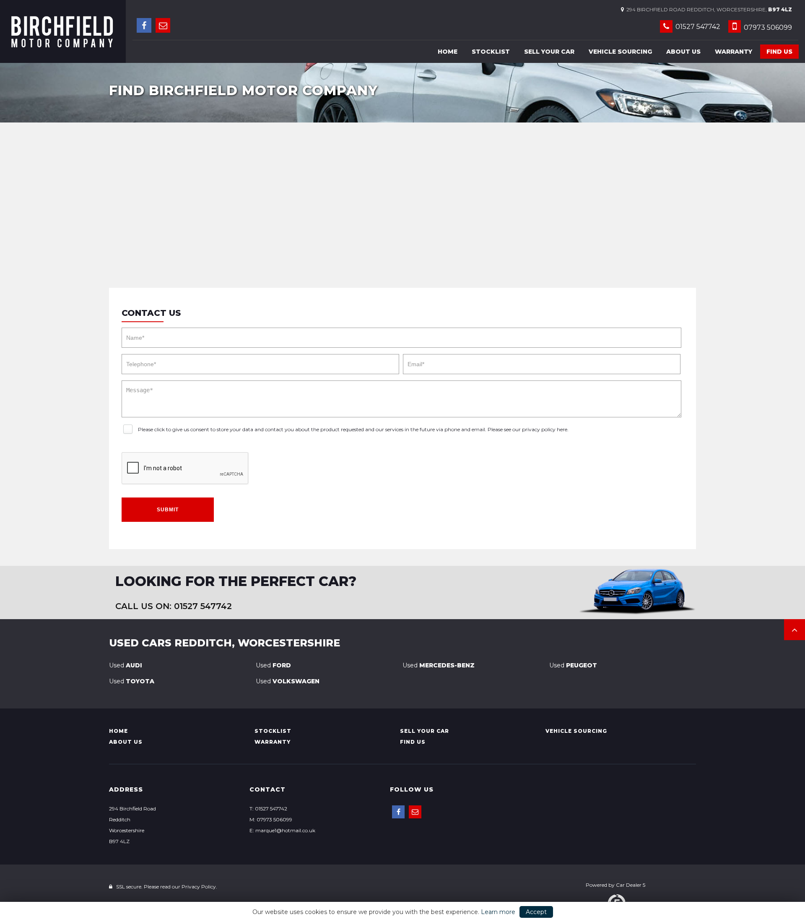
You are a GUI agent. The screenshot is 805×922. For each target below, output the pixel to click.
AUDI (125, 665)
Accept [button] (536, 912)
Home (447, 51)
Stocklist (491, 51)
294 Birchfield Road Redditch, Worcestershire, (708, 9)
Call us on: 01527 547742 (173, 606)
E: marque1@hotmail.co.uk (282, 830)
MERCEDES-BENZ (438, 665)
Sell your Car (549, 51)
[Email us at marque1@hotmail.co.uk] (163, 25)
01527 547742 (697, 27)
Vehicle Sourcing (620, 51)
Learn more (498, 912)
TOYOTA (131, 681)
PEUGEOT (573, 665)
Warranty (733, 51)
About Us (683, 51)
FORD (273, 665)
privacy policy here (544, 429)
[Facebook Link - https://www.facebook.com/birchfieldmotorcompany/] (144, 25)
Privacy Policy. (199, 886)
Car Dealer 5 (630, 885)
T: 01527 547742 (268, 808)
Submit (168, 510)
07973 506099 (767, 27)
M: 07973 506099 (270, 819)
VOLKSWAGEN (287, 681)
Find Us (779, 51)
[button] (794, 629)
